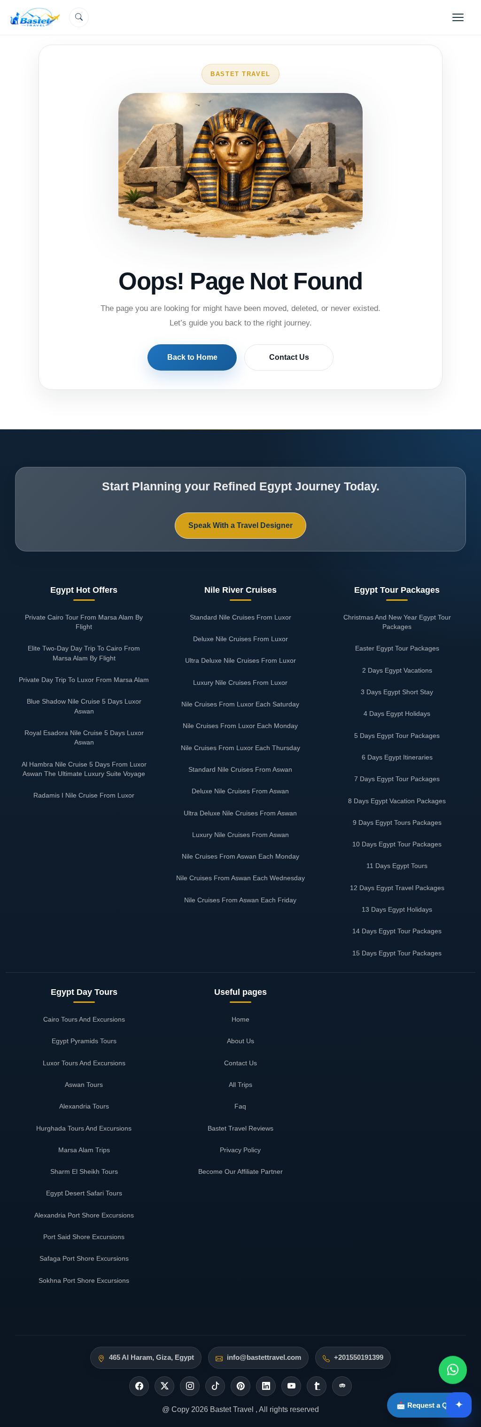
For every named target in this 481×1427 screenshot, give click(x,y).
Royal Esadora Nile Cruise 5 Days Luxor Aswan (84, 737)
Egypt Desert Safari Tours (84, 1193)
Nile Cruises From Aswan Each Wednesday (240, 878)
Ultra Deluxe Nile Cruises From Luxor (240, 660)
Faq (240, 1106)
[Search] (79, 17)
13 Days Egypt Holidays (397, 909)
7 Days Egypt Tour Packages (397, 779)
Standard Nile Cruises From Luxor (240, 617)
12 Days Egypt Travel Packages (397, 888)
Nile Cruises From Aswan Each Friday (240, 900)
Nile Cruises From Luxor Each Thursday (240, 748)
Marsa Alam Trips (84, 1150)
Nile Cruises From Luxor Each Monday (240, 725)
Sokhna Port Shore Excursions (84, 1280)
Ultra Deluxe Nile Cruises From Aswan (240, 813)
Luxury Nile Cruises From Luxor (240, 682)
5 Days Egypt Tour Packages (397, 735)
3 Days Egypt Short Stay (397, 692)
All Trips (240, 1084)
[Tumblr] (316, 1386)
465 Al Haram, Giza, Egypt (151, 1357)
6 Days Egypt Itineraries (397, 757)
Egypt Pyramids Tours (84, 1041)
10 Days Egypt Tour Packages (397, 844)
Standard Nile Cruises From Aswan (240, 769)
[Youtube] (291, 1386)
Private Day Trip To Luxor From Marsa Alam (84, 679)
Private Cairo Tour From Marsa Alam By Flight (84, 621)
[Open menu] (458, 17)
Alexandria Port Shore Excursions (84, 1215)
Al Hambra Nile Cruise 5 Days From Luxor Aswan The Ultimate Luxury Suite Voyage (84, 768)
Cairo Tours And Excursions (84, 1019)
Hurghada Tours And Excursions (84, 1128)
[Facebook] (139, 1386)
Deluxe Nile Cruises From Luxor (240, 639)
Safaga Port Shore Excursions (84, 1258)
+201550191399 (358, 1357)
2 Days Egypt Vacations (397, 670)
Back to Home (192, 357)
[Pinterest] (240, 1386)
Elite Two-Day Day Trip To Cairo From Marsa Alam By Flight (84, 652)
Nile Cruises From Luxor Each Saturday (240, 704)
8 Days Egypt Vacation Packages (397, 801)
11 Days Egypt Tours (396, 865)
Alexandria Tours (84, 1106)
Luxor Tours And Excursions (84, 1063)
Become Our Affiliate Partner (240, 1171)
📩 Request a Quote (429, 1405)
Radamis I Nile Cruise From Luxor (83, 795)
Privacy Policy (240, 1150)
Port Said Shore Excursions (83, 1237)
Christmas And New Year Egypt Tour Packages (397, 621)
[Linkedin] (266, 1386)
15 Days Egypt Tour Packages (397, 953)
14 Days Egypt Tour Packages (397, 931)
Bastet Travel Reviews (240, 1128)
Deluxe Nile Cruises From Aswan (240, 791)
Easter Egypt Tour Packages (397, 648)
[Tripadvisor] (342, 1386)
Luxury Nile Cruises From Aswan (240, 834)
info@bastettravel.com (264, 1357)
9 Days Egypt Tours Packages (397, 822)
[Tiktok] (215, 1386)
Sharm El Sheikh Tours (84, 1171)
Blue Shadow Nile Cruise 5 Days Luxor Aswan (84, 706)
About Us (240, 1041)
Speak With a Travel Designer (240, 525)
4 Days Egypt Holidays (397, 713)
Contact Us (289, 357)
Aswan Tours (84, 1084)
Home (240, 1019)
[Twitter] (164, 1386)
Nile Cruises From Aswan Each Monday (240, 856)
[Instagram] (190, 1386)
